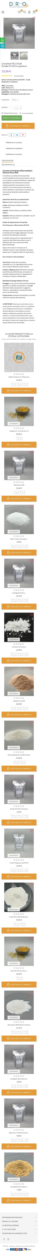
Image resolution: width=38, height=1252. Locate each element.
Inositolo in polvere (19, 647)
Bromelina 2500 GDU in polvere (19, 1025)
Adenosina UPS (19, 485)
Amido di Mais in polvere (19, 809)
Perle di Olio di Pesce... (19, 971)
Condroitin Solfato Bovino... (19, 917)
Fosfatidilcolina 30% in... (19, 1187)
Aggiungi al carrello (19, 126)
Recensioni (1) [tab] (8, 165)
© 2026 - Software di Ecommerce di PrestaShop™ (19, 1246)
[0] (34, 12)
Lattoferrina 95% (19, 701)
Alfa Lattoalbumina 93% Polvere (19, 755)
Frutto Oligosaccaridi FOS (19, 863)
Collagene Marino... (19, 593)
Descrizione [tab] (7, 160)
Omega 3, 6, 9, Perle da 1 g (19, 431)
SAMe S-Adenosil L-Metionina (19, 377)
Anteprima (13, 423)
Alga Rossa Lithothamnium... (19, 1133)
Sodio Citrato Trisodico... (19, 539)
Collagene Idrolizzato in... (19, 1079)
